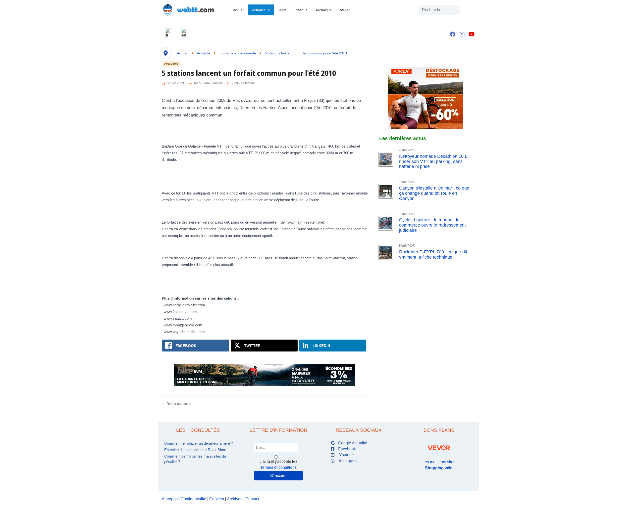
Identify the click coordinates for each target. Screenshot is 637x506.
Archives (234, 499)
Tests (282, 10)
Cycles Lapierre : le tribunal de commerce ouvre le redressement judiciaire (432, 225)
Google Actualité (352, 443)
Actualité (258, 10)
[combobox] (439, 10)
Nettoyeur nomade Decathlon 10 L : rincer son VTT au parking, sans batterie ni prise (434, 161)
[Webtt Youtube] (471, 34)
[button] (169, 33)
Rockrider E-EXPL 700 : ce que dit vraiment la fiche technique (433, 254)
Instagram (347, 461)
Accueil (238, 10)
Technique (324, 10)
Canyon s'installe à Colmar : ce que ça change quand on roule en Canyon (434, 193)
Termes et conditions (278, 467)
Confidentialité (193, 499)
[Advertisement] (425, 286)
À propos (170, 499)
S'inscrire (278, 475)
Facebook (346, 449)
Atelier (345, 10)
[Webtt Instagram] (462, 34)
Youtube (345, 455)
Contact (252, 499)
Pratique (301, 10)
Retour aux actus (179, 404)
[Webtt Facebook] (452, 34)
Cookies (216, 499)
